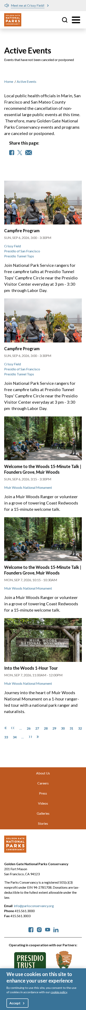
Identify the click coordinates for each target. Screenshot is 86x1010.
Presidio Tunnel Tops (19, 256)
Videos (43, 803)
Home (8, 81)
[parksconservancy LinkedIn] (55, 929)
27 (37, 728)
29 (54, 728)
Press (43, 793)
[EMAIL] (28, 152)
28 (46, 728)
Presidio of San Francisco (22, 251)
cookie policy (59, 992)
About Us (43, 773)
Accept (14, 1003)
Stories (43, 823)
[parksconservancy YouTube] (47, 929)
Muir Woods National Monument (28, 487)
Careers (43, 783)
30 (63, 728)
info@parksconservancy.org (34, 906)
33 (6, 737)
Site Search (65, 20)
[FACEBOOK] (11, 152)
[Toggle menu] (76, 20)
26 (28, 728)
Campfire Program (22, 230)
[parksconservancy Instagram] (39, 929)
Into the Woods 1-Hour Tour (31, 667)
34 (14, 737)
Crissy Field (12, 246)
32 (80, 728)
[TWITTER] (20, 152)
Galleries (43, 813)
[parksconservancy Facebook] (30, 929)
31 (71, 728)
